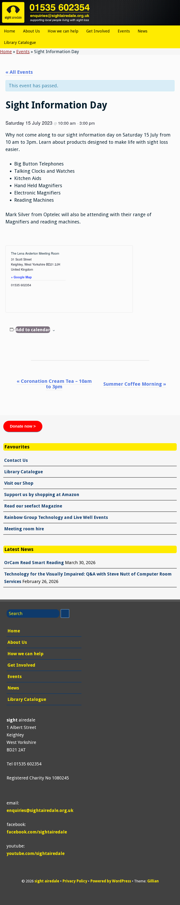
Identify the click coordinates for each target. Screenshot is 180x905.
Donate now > (23, 426)
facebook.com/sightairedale (37, 832)
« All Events (19, 72)
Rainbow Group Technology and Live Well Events (56, 517)
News (142, 31)
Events (124, 31)
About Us (31, 31)
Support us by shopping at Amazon (41, 494)
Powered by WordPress (110, 881)
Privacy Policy (74, 881)
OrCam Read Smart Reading (34, 562)
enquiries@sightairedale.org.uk (40, 810)
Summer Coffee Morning (134, 384)
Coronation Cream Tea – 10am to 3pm (54, 383)
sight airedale (46, 881)
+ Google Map (21, 277)
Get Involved (98, 31)
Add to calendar (33, 329)
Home (9, 31)
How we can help (63, 31)
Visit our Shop (18, 483)
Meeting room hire (24, 528)
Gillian (153, 881)
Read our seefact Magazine (33, 506)
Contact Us (16, 460)
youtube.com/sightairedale (36, 853)
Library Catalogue (20, 42)
